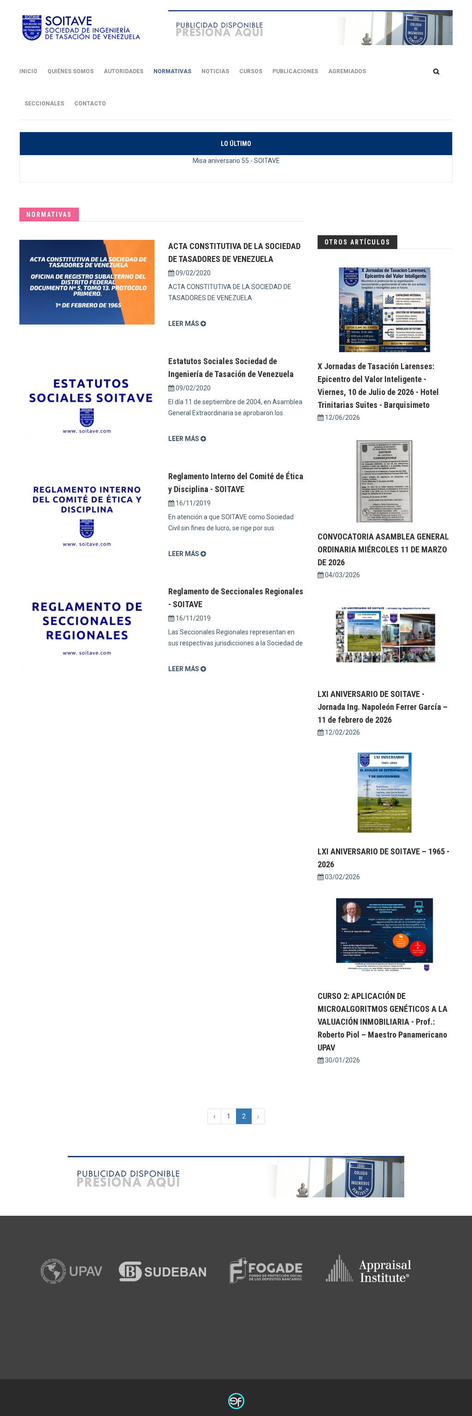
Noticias (215, 71)
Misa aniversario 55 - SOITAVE (236, 160)
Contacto (90, 103)
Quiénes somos (70, 71)
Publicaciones (295, 71)
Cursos (250, 71)
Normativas (172, 71)
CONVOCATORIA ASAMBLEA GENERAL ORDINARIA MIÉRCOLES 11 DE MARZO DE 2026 (383, 549)
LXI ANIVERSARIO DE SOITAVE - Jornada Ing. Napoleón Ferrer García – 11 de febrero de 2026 (383, 707)
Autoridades (123, 71)
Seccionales (44, 103)
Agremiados (347, 71)
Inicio (28, 71)
